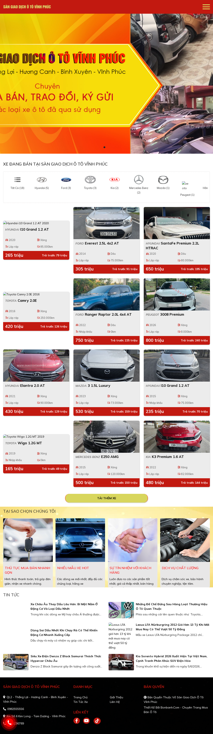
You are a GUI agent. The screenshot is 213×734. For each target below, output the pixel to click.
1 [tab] (104, 147)
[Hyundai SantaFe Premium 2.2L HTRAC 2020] (177, 223)
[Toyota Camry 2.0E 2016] (36, 294)
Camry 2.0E (21, 300)
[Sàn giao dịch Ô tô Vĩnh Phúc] (27, 6)
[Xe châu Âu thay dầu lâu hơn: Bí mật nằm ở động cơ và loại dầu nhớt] (15, 610)
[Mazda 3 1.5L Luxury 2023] (106, 365)
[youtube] (86, 721)
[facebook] (78, 721)
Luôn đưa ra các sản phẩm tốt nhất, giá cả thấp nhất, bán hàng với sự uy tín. (131, 583)
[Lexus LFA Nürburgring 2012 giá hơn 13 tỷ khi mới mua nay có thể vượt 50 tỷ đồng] (121, 636)
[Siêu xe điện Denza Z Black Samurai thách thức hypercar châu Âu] (15, 662)
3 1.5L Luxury (93, 385)
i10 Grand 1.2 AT (27, 229)
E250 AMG (97, 456)
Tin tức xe (80, 702)
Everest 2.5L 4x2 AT (97, 243)
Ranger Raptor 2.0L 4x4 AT (104, 314)
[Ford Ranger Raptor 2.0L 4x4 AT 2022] (106, 294)
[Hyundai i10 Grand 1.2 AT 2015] (177, 365)
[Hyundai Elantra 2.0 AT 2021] (36, 365)
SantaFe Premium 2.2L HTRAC (172, 245)
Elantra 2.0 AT (25, 385)
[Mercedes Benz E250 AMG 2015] (106, 437)
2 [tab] (108, 147)
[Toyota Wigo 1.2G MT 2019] (36, 436)
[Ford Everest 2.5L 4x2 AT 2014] (106, 223)
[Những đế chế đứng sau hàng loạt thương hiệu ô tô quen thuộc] (121, 610)
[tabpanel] (106, 84)
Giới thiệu (116, 697)
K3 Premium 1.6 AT (165, 456)
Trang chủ (80, 697)
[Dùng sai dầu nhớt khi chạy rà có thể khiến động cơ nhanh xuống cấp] (15, 636)
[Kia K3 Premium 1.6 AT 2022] (177, 437)
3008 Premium (165, 314)
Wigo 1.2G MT (23, 443)
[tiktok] (95, 721)
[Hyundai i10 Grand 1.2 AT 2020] (36, 222)
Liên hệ (115, 702)
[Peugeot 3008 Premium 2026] (177, 294)
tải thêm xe (106, 498)
